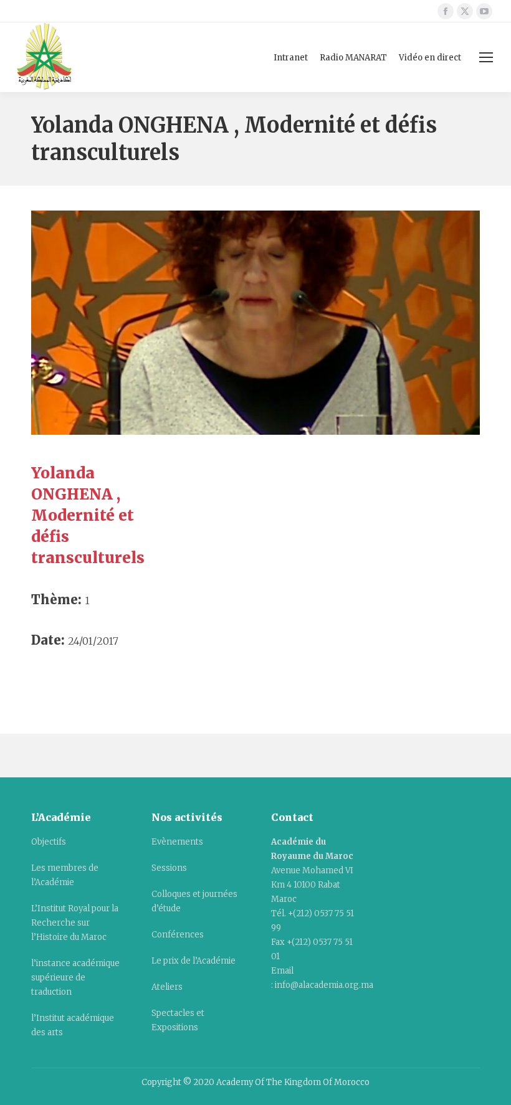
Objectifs (48, 842)
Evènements (177, 842)
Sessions (169, 868)
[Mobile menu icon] (486, 57)
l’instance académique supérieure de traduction (75, 977)
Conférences (177, 934)
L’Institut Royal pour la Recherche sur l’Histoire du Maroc (74, 922)
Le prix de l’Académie (193, 961)
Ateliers (167, 987)
